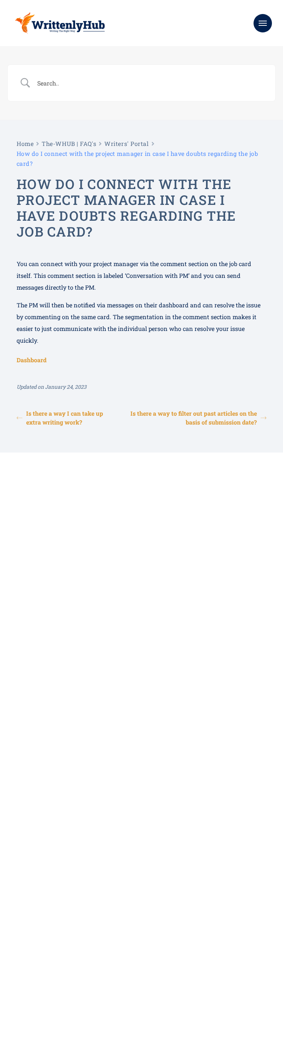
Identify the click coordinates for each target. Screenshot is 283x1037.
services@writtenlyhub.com (225, 916)
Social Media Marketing (43, 926)
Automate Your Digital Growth (50, 936)
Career (111, 957)
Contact (112, 947)
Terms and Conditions (40, 1005)
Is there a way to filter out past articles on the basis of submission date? (193, 417)
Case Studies (118, 926)
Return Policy (90, 1005)
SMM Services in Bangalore (47, 978)
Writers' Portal (126, 143)
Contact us (41, 567)
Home (25, 143)
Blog (108, 936)
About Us (114, 916)
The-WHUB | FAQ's (69, 143)
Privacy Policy (132, 1005)
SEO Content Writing (39, 916)
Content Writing (33, 947)
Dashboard (31, 360)
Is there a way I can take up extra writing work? (64, 417)
